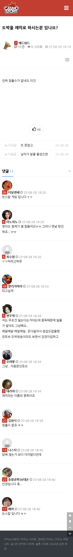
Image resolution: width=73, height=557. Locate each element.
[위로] (70, 527)
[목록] (67, 60)
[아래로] (70, 534)
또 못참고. (27, 145)
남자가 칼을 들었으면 (34, 154)
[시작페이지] (70, 521)
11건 (21, 46)
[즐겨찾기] (70, 515)
